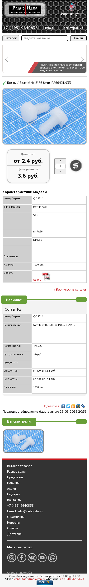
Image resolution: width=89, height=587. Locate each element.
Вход (49, 28)
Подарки (13, 494)
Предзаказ (15, 477)
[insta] (11, 557)
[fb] (21, 557)
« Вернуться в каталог (70, 289)
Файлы (37, 280)
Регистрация (72, 28)
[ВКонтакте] (63, 405)
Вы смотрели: (19, 422)
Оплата (12, 528)
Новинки (13, 483)
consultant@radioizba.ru (29, 579)
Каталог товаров (19, 466)
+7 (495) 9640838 (21, 28)
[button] (7, 59)
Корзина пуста (72, 14)
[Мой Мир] (78, 405)
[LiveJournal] (83, 405)
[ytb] (42, 557)
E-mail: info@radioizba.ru (25, 511)
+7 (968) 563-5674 (72, 579)
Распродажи (16, 471)
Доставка (14, 534)
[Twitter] (68, 405)
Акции (11, 488)
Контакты (14, 500)
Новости (13, 522)
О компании (15, 517)
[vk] (32, 557)
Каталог (11, 38)
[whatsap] (52, 557)
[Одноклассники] (73, 405)
